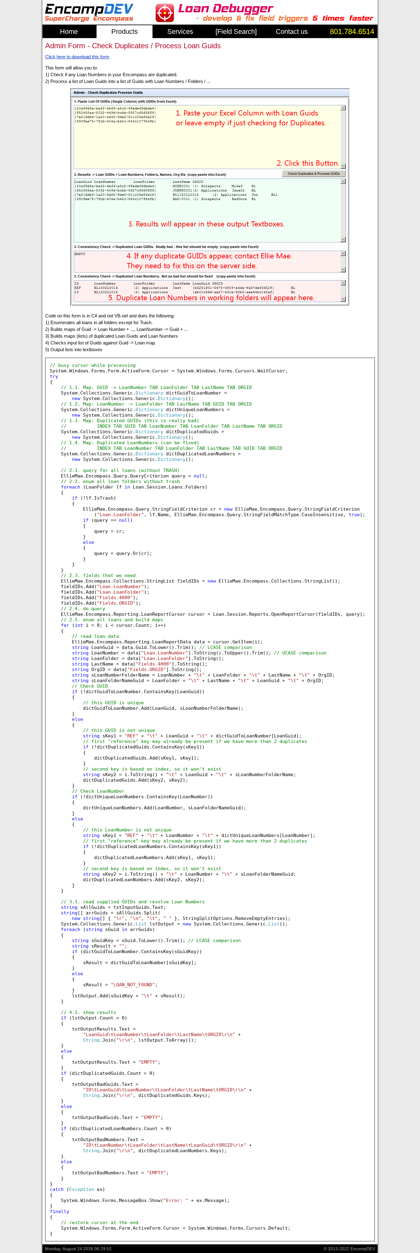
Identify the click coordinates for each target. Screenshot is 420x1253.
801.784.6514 (352, 31)
